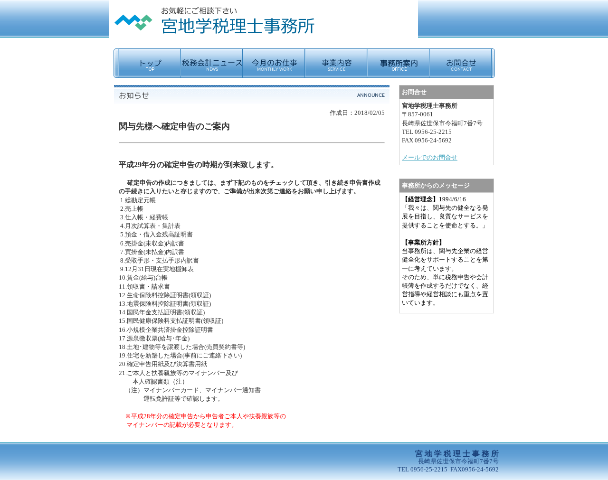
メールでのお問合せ (429, 157)
